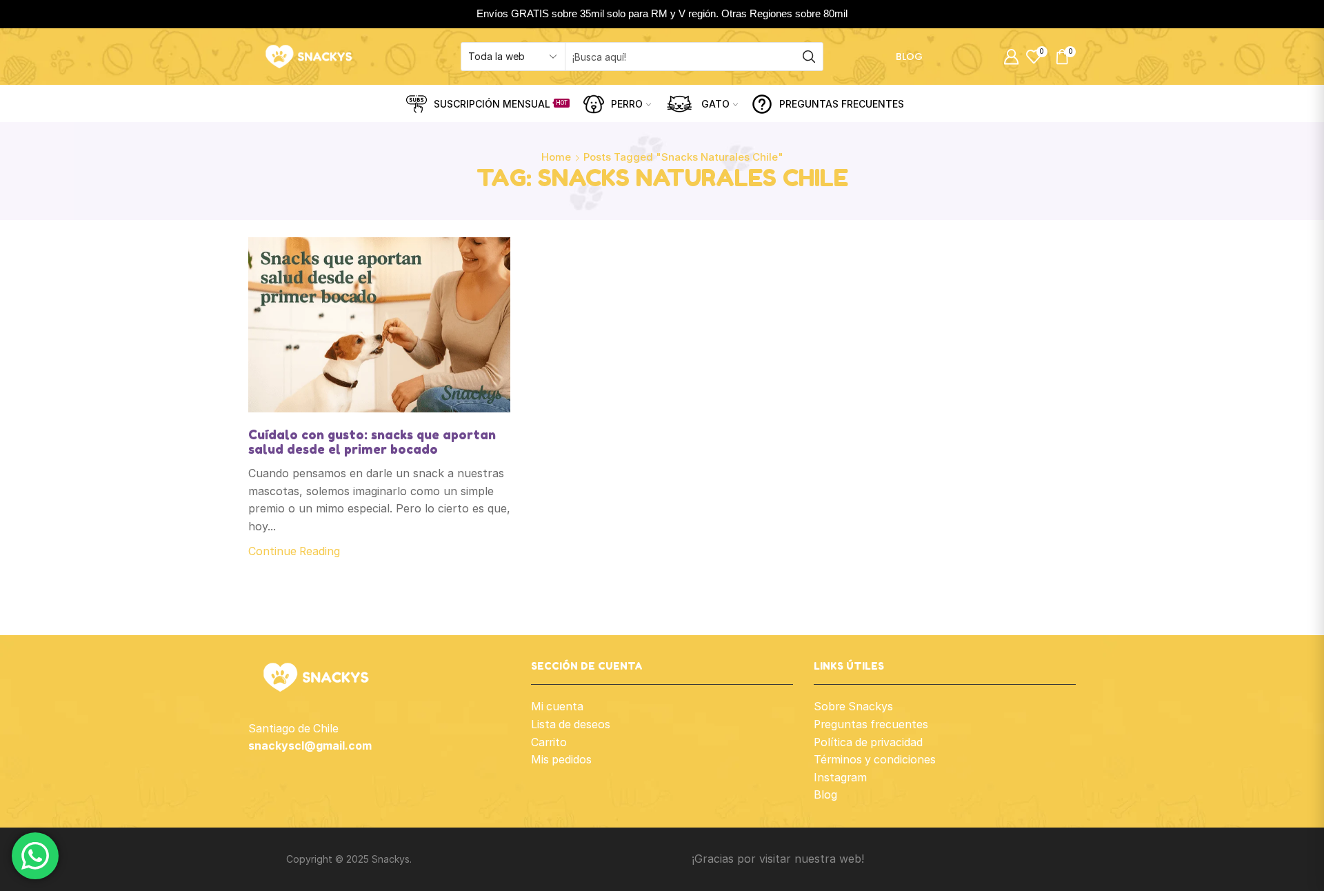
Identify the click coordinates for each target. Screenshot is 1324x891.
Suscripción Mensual (501, 104)
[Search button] (809, 56)
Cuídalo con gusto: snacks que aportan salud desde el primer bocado (372, 442)
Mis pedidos (561, 759)
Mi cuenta (557, 706)
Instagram (840, 777)
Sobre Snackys (853, 706)
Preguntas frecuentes (871, 724)
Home (556, 156)
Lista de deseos (570, 724)
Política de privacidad (868, 742)
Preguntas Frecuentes (841, 104)
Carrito (549, 742)
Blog (825, 794)
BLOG (909, 56)
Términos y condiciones (875, 759)
